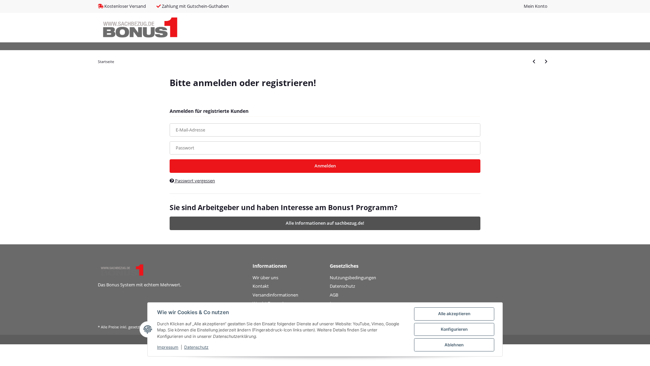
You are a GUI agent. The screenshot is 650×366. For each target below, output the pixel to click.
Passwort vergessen (194, 181)
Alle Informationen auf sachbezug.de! (325, 223)
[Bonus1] (140, 27)
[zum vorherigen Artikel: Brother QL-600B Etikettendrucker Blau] (534, 61)
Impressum (167, 347)
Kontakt (261, 286)
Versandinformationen (275, 295)
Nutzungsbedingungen (353, 277)
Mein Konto (535, 6)
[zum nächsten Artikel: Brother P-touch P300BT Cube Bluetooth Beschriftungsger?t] (546, 61)
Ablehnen (454, 344)
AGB (334, 295)
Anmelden (325, 166)
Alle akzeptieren (454, 313)
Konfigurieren (454, 329)
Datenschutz (342, 286)
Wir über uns (265, 277)
